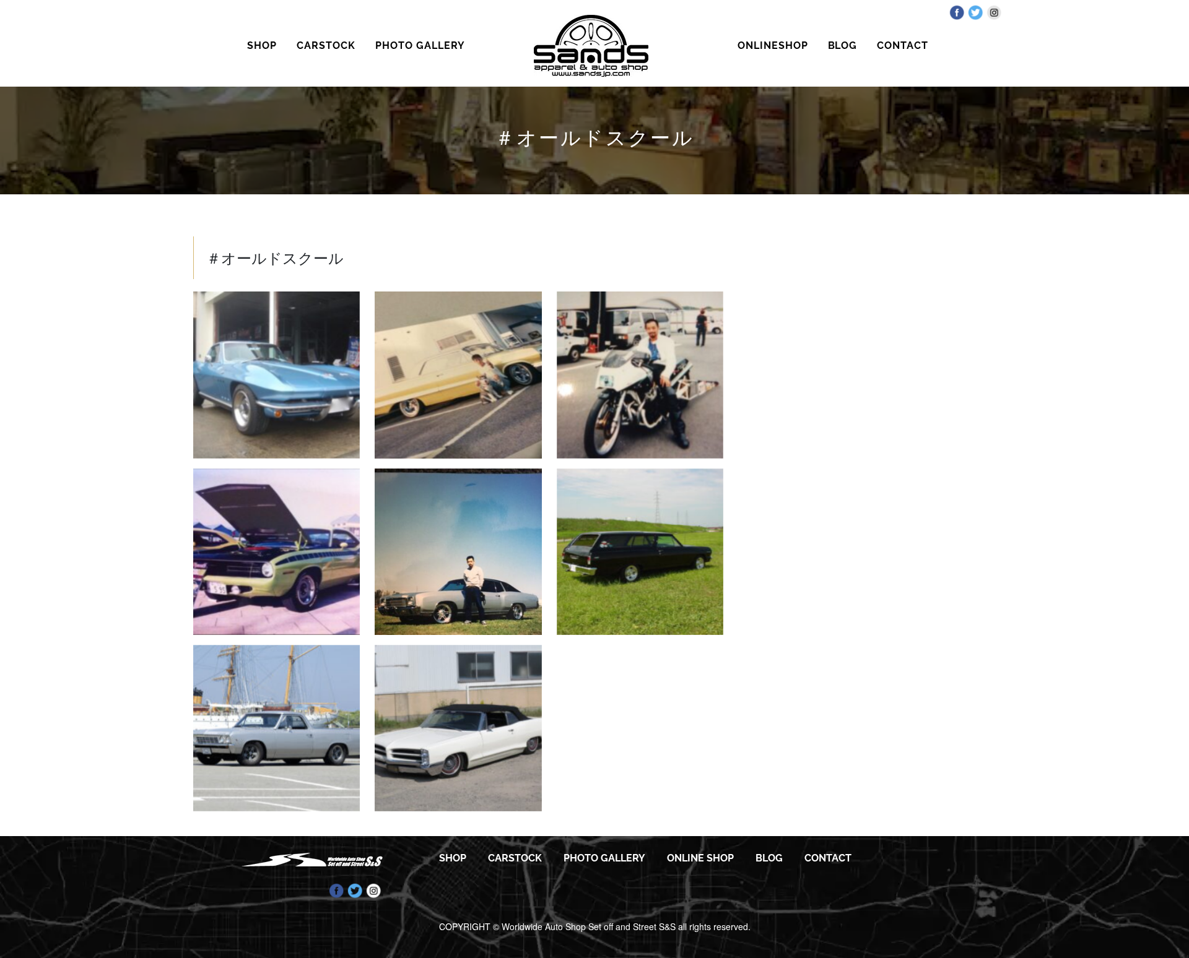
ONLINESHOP (773, 45)
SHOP (262, 45)
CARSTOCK (326, 45)
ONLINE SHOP (700, 858)
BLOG (843, 45)
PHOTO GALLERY (419, 45)
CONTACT (902, 45)
